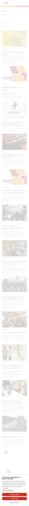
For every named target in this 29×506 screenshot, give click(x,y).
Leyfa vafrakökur (14, 494)
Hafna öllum (14, 498)
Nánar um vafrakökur (7, 490)
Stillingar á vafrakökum (14, 502)
